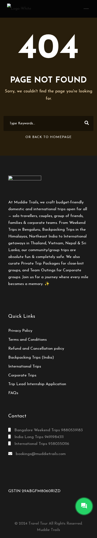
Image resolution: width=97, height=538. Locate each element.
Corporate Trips (22, 375)
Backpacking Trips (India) (31, 358)
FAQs (13, 393)
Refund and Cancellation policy (36, 349)
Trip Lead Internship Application (37, 384)
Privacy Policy (20, 331)
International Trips (24, 366)
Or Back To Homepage (48, 137)
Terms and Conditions (27, 340)
